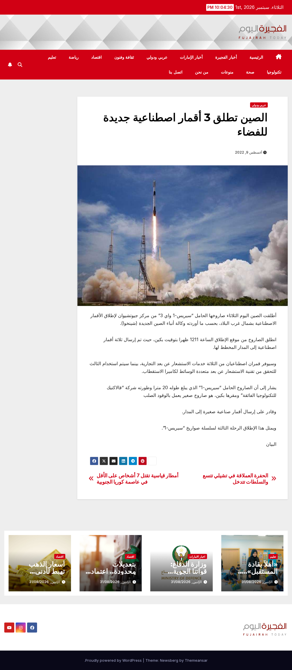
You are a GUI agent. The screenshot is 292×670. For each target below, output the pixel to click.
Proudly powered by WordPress (114, 660)
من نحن (202, 72)
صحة (250, 72)
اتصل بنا (175, 72)
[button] (20, 64)
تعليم (52, 57)
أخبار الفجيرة (226, 57)
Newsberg (169, 660)
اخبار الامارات (197, 556)
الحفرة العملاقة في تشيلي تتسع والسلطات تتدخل (236, 478)
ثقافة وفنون (124, 57)
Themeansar (196, 660)
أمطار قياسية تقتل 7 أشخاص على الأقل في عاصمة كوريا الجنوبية (138, 478)
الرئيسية (256, 57)
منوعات (227, 72)
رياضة (74, 57)
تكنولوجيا (274, 72)
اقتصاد (96, 57)
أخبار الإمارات (191, 57)
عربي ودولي (157, 57)
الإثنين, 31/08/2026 (257, 582)
